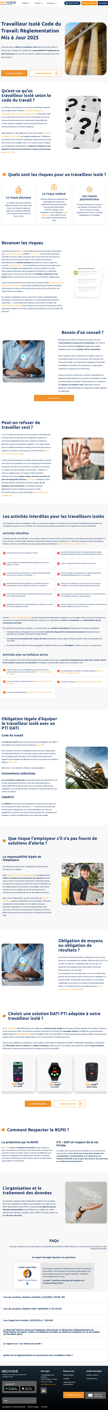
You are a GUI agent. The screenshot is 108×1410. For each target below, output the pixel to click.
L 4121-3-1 (35, 254)
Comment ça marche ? (44, 73)
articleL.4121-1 (7, 152)
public (21, 251)
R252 (32, 807)
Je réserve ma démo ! (14, 73)
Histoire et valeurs (92, 1375)
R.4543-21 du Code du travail (20, 618)
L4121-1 (39, 745)
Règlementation (68, 1375)
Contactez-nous (91, 1378)
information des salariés (11, 306)
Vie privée (44, 1407)
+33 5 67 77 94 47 (46, 1382)
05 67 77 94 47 (73, 3)
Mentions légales (33, 1407)
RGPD (6, 1148)
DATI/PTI (31, 479)
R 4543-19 (11, 762)
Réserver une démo (89, 3)
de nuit (52, 283)
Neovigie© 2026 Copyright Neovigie (13, 1407)
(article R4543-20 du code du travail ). (72, 544)
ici (11, 768)
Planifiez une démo (74, 1395)
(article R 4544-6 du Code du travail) (39, 692)
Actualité (66, 1378)
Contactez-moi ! (54, 398)
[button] (26, 3)
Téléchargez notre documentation (69, 1383)
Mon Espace (103, 3)
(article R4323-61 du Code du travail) (88, 682)
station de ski (14, 265)
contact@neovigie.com (48, 1384)
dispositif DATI (11, 1028)
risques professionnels (14, 254)
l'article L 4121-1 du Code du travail (21, 875)
